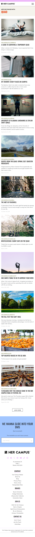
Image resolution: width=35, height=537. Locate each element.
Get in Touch (17, 520)
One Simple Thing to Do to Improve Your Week (17, 278)
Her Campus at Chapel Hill (8, 238)
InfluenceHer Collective (17, 496)
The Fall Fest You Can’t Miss (11, 317)
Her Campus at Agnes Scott (8, 275)
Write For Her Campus (18, 505)
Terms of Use (17, 483)
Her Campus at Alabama (7, 118)
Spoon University (17, 492)
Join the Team (17, 522)
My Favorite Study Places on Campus (14, 81)
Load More (17, 410)
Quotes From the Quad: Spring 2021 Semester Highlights (17, 162)
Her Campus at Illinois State (8, 388)
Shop (17, 479)
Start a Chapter (17, 507)
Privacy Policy (17, 481)
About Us (17, 476)
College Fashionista (17, 494)
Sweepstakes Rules (17, 485)
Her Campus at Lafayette (8, 314)
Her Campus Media (17, 474)
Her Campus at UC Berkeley (8, 42)
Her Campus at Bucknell (7, 159)
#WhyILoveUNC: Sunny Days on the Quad (15, 241)
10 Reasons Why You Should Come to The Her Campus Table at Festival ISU (17, 392)
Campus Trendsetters (17, 513)
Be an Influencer (17, 511)
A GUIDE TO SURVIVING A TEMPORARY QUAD (15, 44)
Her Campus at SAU (6, 79)
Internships (17, 524)
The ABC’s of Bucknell (9, 202)
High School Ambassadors (17, 509)
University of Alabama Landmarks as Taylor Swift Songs (17, 121)
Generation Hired (17, 498)
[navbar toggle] (33, 3)
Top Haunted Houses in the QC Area (13, 355)
